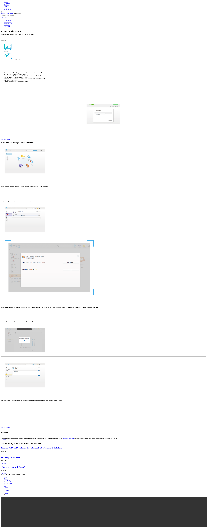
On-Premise (7, 26)
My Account (7, 25)
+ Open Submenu (5, 17)
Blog (5, 486)
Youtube (6, 493)
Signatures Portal (8, 23)
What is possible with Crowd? (13, 467)
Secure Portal (7, 9)
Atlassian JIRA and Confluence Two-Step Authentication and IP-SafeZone (31, 448)
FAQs (5, 484)
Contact (6, 6)
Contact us (3, 439)
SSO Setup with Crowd (10, 457)
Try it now (6, 5)
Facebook (6, 490)
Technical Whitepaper (68, 438)
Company (6, 7)
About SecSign (8, 483)
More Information (5, 427)
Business (6, 2)
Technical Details (8, 27)
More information (5, 139)
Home (5, 477)
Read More (3, 454)
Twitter (6, 491)
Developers (7, 3)
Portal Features (7, 22)
